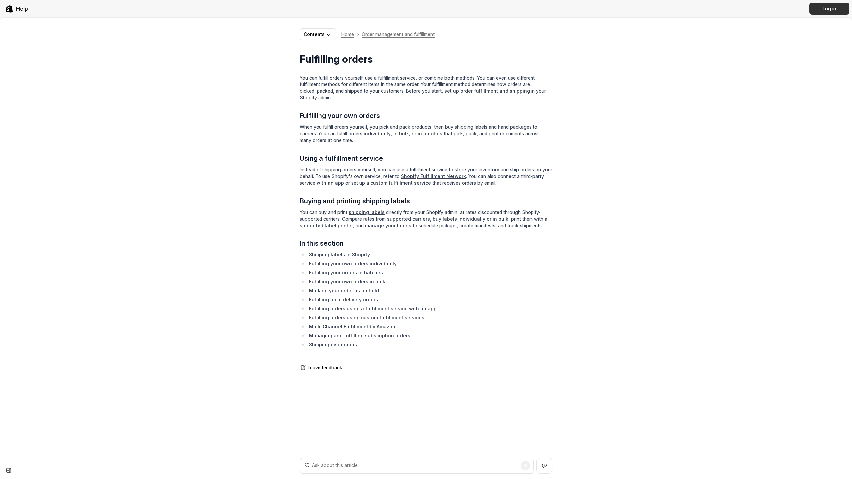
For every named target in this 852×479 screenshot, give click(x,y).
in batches (430, 133)
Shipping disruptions (333, 344)
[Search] (525, 465)
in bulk (401, 133)
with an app (330, 183)
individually (377, 133)
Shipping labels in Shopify (339, 254)
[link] (17, 9)
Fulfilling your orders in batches (346, 272)
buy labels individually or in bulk (470, 219)
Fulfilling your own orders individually (353, 263)
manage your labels (388, 225)
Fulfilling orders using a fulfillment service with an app (373, 308)
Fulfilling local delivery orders (343, 299)
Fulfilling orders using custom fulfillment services (366, 317)
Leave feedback (325, 367)
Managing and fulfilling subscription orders (359, 335)
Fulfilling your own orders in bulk (347, 281)
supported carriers (408, 219)
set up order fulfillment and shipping (487, 91)
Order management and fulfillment (398, 34)
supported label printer (326, 225)
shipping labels (367, 212)
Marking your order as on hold (344, 290)
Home (347, 34)
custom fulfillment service (400, 183)
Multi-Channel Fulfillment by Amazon (352, 326)
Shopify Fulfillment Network (433, 176)
